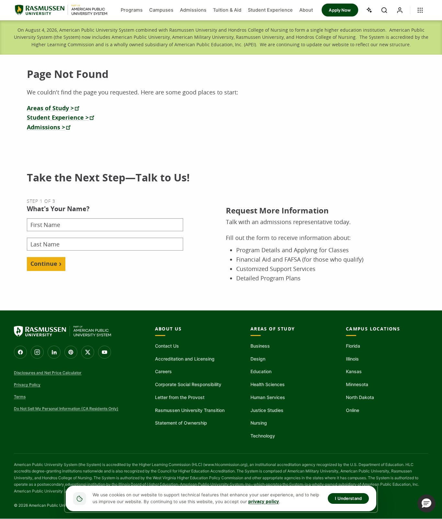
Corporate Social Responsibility (188, 384)
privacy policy (263, 501)
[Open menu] (420, 10)
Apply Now (340, 10)
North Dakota (360, 397)
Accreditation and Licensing (185, 359)
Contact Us (167, 346)
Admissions (193, 10)
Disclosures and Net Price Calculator (48, 372)
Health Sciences (267, 384)
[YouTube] (104, 352)
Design (257, 359)
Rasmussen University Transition (190, 410)
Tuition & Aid (227, 10)
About (306, 10)
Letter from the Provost (179, 397)
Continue (43, 264)
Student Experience (270, 10)
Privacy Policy (27, 384)
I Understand (348, 498)
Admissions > (46, 127)
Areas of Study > (50, 108)
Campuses (161, 10)
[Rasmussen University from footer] (62, 331)
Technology (262, 435)
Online (352, 410)
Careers (163, 371)
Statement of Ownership (181, 423)
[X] (87, 352)
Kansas (354, 371)
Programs (132, 10)
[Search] (384, 10)
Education (260, 371)
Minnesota (357, 384)
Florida (353, 346)
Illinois (352, 359)
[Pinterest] (70, 352)
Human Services (267, 397)
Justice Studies (266, 410)
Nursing (258, 423)
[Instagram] (37, 352)
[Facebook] (20, 352)
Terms (20, 396)
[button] (426, 503)
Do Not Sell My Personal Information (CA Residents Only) (66, 408)
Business (260, 346)
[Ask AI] (369, 10)
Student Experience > (58, 118)
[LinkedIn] (54, 352)
